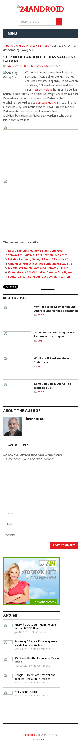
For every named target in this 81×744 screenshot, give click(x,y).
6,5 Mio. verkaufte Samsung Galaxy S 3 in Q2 (38, 268)
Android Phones (25, 45)
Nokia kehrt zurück (26, 691)
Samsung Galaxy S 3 (48, 102)
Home (9, 45)
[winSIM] (31, 603)
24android (29, 734)
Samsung (43, 45)
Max (40, 366)
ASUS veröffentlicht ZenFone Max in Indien (37, 660)
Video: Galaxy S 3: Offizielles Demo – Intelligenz (40, 272)
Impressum (40, 739)
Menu (12, 33)
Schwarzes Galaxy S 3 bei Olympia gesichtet (38, 255)
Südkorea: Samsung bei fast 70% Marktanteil (39, 276)
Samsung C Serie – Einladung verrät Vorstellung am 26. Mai (36, 643)
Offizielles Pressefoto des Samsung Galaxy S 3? (40, 263)
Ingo (10, 66)
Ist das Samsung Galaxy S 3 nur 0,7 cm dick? (38, 259)
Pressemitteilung (42, 89)
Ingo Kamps (35, 418)
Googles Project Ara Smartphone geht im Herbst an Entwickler (35, 676)
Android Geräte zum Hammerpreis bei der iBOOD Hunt (36, 626)
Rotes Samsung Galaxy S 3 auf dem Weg (35, 250)
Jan (40, 340)
